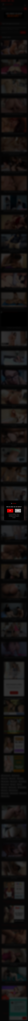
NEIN (18, 510)
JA (10, 510)
